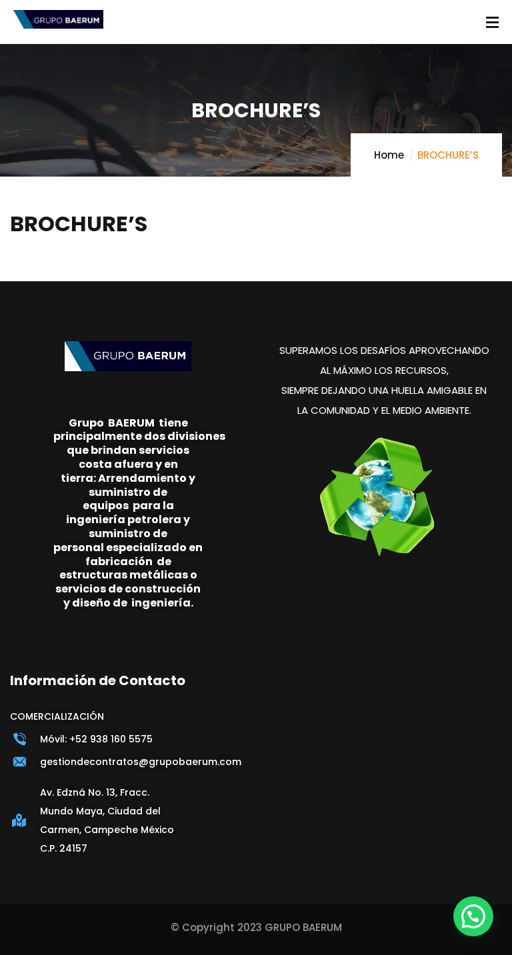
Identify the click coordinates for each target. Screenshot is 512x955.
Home (389, 155)
